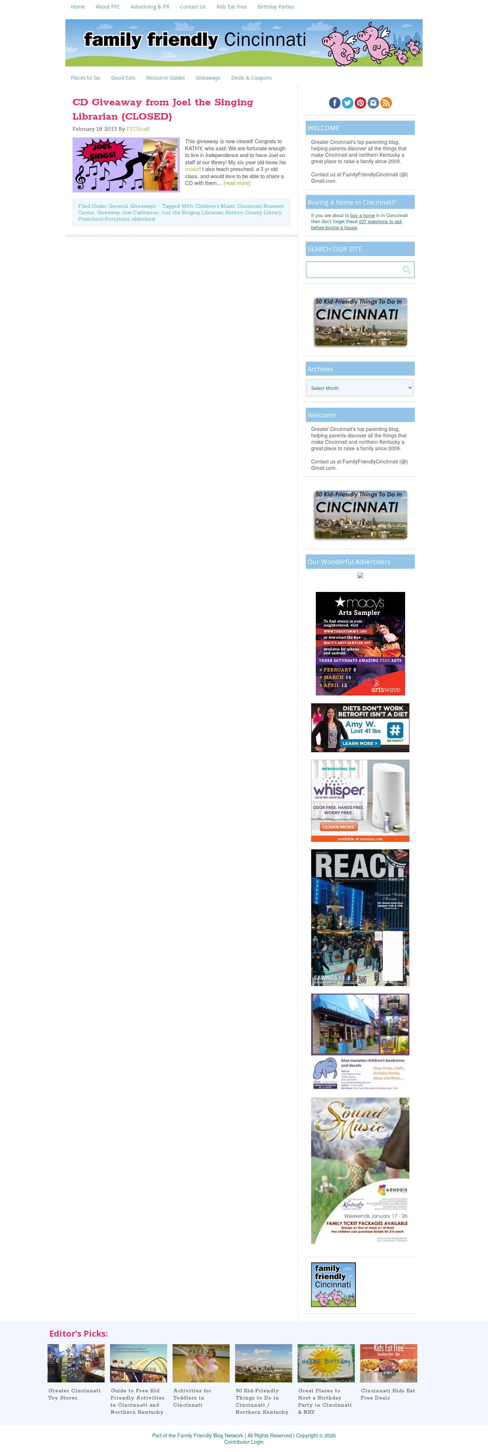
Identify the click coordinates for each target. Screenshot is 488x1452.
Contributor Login (244, 1441)
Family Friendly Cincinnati (244, 45)
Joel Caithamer (140, 212)
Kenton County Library (253, 212)
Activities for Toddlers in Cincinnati (192, 1398)
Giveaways (143, 206)
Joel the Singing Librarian (192, 212)
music (192, 168)
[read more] (237, 182)
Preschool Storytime (104, 219)
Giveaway (108, 212)
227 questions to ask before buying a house (356, 224)
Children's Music (215, 206)
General (118, 206)
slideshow (143, 219)
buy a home (362, 215)
